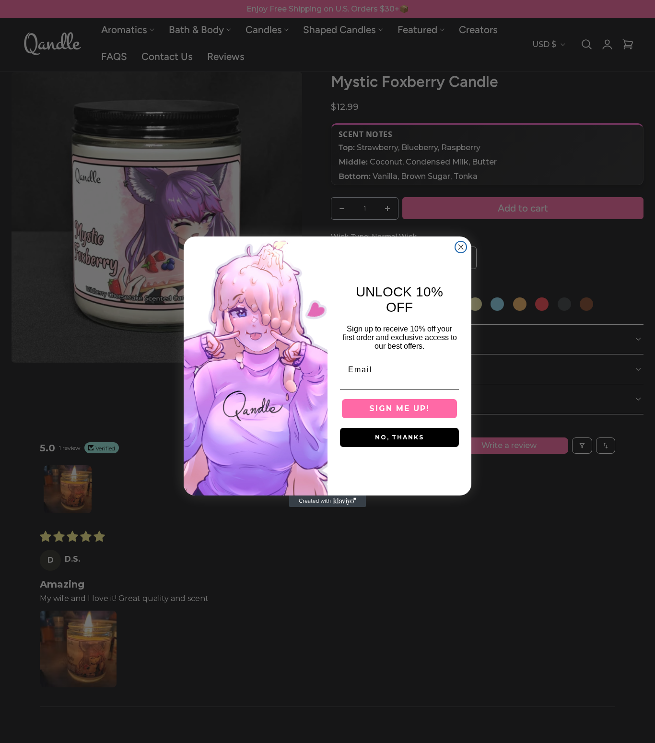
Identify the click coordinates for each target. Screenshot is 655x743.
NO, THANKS (399, 437)
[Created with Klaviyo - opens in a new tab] (327, 501)
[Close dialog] (461, 247)
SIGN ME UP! (399, 408)
